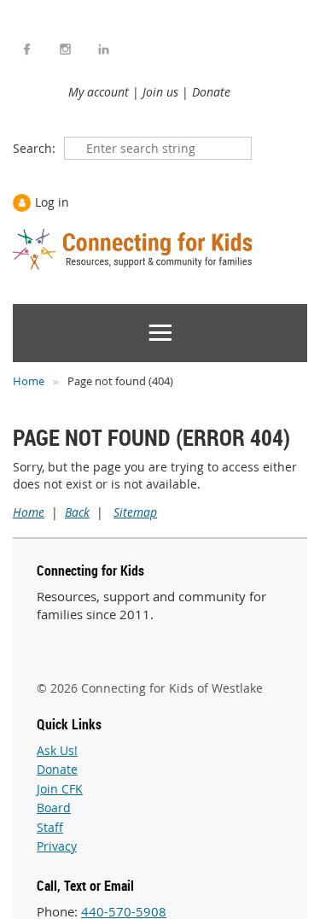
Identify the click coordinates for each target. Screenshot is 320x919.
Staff (50, 827)
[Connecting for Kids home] (134, 249)
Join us (160, 92)
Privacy (57, 846)
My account (98, 92)
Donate (211, 92)
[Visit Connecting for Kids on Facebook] (27, 49)
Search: (34, 148)
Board (54, 807)
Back (77, 512)
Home (28, 381)
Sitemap (135, 512)
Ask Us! (57, 750)
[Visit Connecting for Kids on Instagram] (65, 49)
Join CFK (60, 789)
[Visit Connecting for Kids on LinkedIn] (104, 49)
